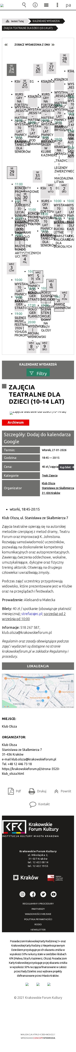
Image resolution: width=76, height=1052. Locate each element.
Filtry (42, 373)
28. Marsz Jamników (59, 304)
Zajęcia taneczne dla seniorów (19, 146)
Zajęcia (53, 475)
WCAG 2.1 (50, 1023)
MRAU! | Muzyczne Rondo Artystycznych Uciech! (20, 243)
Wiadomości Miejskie (38, 914)
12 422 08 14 (40, 862)
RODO (38, 924)
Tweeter (43, 894)
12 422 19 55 (40, 866)
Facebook (33, 894)
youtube (54, 894)
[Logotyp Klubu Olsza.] (38, 413)
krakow (26, 878)
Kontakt (38, 803)
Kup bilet (65, 467)
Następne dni (53, 44)
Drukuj (36, 790)
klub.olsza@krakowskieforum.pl (33, 759)
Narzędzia (35, 5)
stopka (31, 829)
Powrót (61, 790)
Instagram (22, 894)
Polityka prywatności (38, 919)
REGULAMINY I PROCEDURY (38, 903)
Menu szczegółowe (57, 5)
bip (55, 879)
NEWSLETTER (38, 930)
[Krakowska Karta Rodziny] (27, 984)
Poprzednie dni (6, 44)
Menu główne (46, 5)
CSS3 (37, 1023)
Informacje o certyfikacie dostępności (38, 1009)
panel (69, 5)
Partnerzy (38, 909)
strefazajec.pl (31, 614)
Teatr (45, 475)
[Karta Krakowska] (48, 984)
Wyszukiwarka (24, 5)
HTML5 (32, 1023)
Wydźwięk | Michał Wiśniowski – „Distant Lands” (32, 331)
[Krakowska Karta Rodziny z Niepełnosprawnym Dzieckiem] (38, 984)
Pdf (13, 790)
